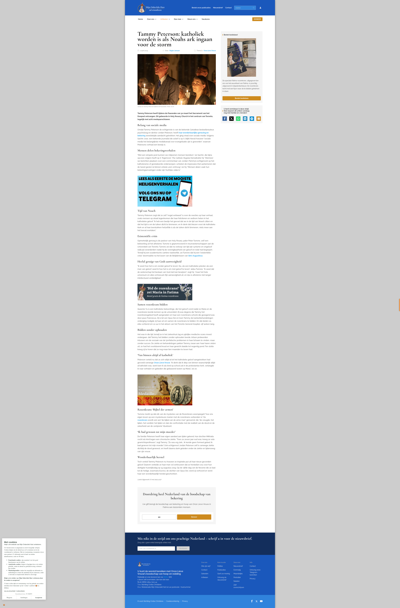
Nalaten (236, 581)
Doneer (257, 19)
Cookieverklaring (172, 601)
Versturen (183, 548)
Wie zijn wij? (206, 566)
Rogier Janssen (174, 50)
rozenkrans (143, 420)
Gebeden (204, 574)
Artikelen (164, 19)
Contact (228, 8)
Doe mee (177, 19)
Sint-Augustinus (195, 256)
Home (140, 19)
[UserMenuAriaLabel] (260, 8)
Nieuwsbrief (218, 8)
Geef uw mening (223, 574)
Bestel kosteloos (241, 98)
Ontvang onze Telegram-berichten (255, 572)
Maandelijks (238, 574)
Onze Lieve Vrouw (210, 50)
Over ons (150, 19)
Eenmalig (237, 570)
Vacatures (206, 19)
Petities (220, 566)
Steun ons (191, 19)
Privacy (252, 579)
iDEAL (165, 577)
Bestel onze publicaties (201, 8)
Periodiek (237, 577)
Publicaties (221, 570)
